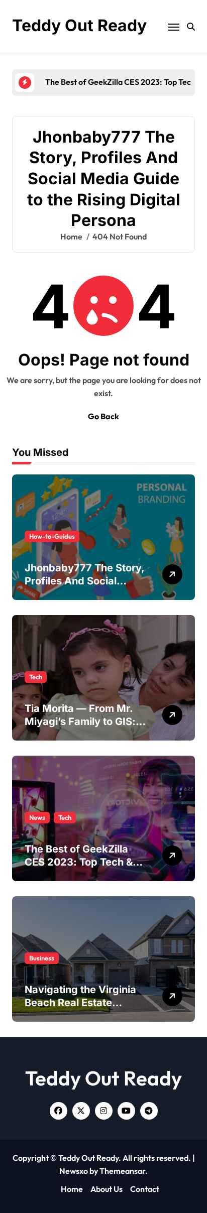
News (37, 817)
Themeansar (122, 1171)
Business (41, 958)
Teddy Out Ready (79, 25)
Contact (144, 1189)
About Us (106, 1189)
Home (72, 1189)
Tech (35, 677)
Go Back (103, 416)
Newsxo (73, 1171)
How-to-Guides (52, 536)
